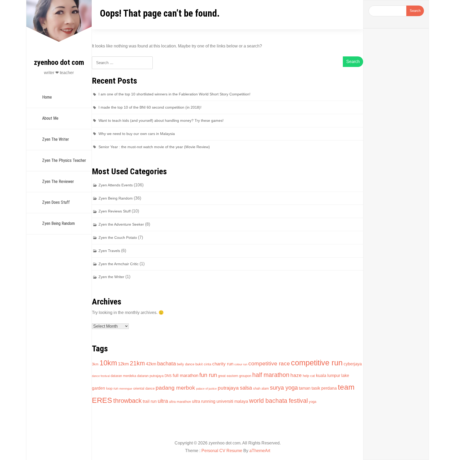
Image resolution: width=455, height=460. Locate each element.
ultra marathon (180, 402)
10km (108, 363)
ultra (163, 401)
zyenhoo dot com (59, 62)
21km (137, 363)
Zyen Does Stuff (56, 202)
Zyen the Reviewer (58, 181)
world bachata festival (278, 400)
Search (415, 11)
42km (151, 364)
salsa (246, 388)
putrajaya (228, 388)
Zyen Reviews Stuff (114, 211)
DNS (168, 376)
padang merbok (175, 388)
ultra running (203, 401)
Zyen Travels (109, 251)
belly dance (185, 364)
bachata (166, 363)
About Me (50, 118)
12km (123, 363)
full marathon (185, 375)
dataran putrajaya (150, 376)
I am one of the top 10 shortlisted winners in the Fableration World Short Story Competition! (174, 94)
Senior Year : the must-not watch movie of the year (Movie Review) (154, 147)
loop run (112, 388)
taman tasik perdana (318, 388)
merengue (125, 388)
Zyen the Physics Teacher (64, 160)
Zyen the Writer (55, 139)
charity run (222, 363)
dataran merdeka (123, 376)
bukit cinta (203, 364)
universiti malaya (232, 401)
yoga (312, 402)
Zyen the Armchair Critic (118, 264)
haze (296, 375)
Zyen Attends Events (115, 185)
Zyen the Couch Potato (117, 237)
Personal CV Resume (221, 450)
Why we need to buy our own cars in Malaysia (136, 134)
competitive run (317, 362)
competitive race (269, 363)
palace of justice (206, 388)
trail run (150, 401)
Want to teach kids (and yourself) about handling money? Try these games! (161, 120)
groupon (245, 376)
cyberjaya (353, 364)
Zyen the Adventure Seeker (121, 224)
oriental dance (144, 388)
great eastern (228, 376)
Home (47, 97)
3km (95, 364)
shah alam (261, 388)
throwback (127, 400)
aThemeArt (259, 450)
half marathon (270, 374)
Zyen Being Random (58, 223)
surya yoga (284, 387)
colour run (240, 364)
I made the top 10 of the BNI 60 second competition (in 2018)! (149, 107)
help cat (309, 376)
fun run (208, 375)
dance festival (101, 375)
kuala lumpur (328, 375)
